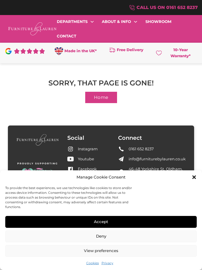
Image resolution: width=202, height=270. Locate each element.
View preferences (101, 250)
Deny (101, 236)
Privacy (107, 263)
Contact (66, 36)
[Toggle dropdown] (92, 22)
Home (101, 97)
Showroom (158, 21)
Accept (101, 221)
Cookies (92, 263)
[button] (194, 177)
